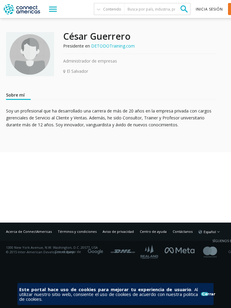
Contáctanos (182, 231)
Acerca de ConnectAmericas (29, 231)
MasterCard (215, 252)
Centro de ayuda (153, 231)
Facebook (181, 249)
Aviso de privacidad (118, 231)
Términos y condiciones (77, 231)
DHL (123, 249)
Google (96, 249)
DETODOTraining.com (113, 46)
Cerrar (205, 294)
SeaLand (149, 252)
